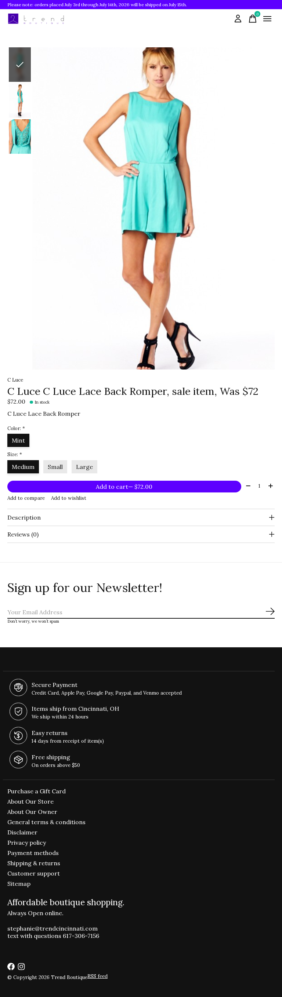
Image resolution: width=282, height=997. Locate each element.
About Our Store (30, 801)
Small (55, 466)
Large (84, 466)
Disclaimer (22, 832)
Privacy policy (26, 842)
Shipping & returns (33, 863)
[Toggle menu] (267, 18)
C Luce (15, 380)
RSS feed (97, 976)
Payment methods (33, 852)
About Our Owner (32, 811)
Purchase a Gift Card (36, 791)
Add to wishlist (68, 498)
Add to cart (124, 486)
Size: (14, 454)
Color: (16, 428)
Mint (18, 440)
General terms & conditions (46, 822)
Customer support (33, 873)
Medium (23, 466)
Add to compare (26, 498)
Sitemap (18, 883)
